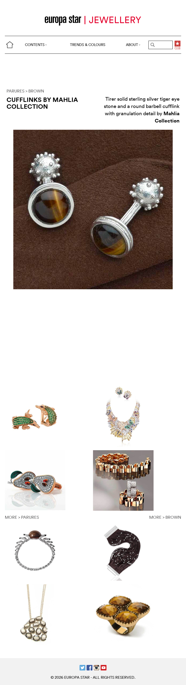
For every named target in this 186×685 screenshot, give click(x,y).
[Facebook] (89, 667)
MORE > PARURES (22, 517)
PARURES (15, 90)
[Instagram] (96, 667)
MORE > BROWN (165, 517)
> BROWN (34, 90)
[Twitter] (82, 667)
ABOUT (132, 44)
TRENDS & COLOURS (87, 44)
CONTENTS (35, 44)
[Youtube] (104, 667)
